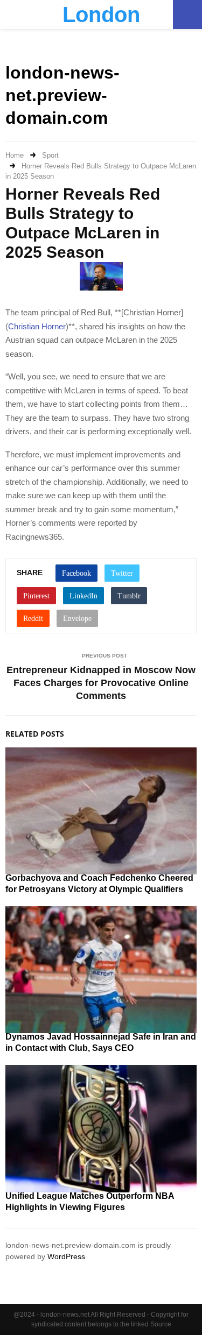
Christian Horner (37, 326)
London (101, 14)
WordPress (66, 1256)
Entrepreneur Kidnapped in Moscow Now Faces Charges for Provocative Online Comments (101, 683)
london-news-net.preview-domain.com (62, 95)
